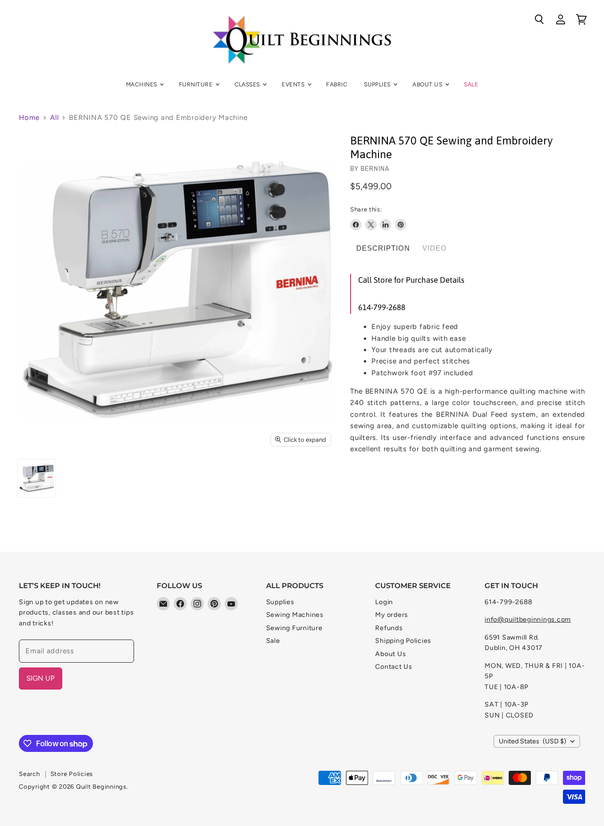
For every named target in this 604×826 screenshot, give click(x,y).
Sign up (40, 678)
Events (294, 84)
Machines (142, 84)
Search (29, 773)
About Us (428, 84)
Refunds (389, 628)
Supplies (378, 84)
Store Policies (71, 773)
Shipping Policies (403, 641)
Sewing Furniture (294, 628)
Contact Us (393, 667)
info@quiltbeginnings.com (528, 619)
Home (29, 118)
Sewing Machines (295, 615)
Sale (471, 84)
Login (384, 602)
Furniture (196, 84)
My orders (391, 615)
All (54, 118)
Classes (248, 84)
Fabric (336, 84)
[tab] (383, 248)
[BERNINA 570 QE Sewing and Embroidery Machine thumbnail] (36, 478)
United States (532, 741)
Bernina (375, 168)
